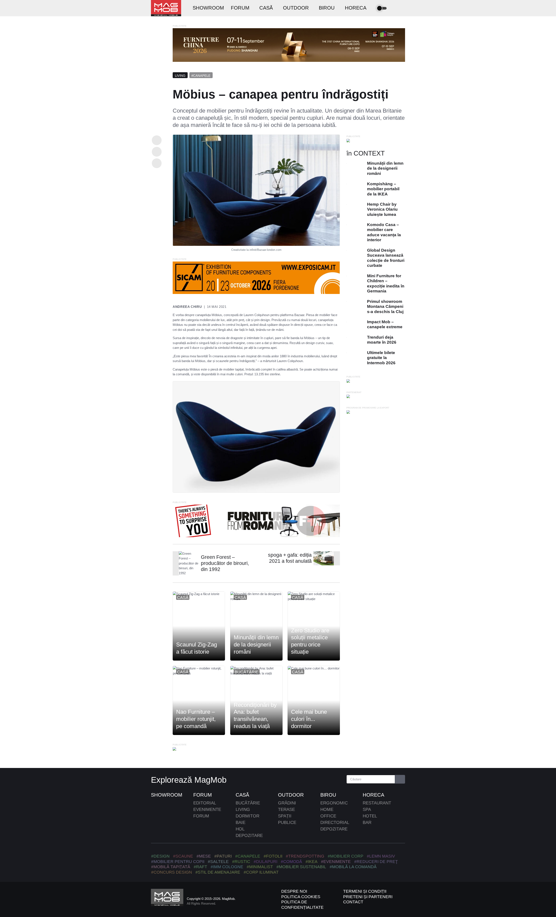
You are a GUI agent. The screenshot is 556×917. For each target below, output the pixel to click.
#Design (160, 856)
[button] (394, 8)
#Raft (200, 867)
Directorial (334, 822)
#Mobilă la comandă (353, 867)
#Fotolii (273, 856)
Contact (353, 902)
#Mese (204, 856)
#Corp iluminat (261, 872)
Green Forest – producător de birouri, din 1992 (225, 563)
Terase (286, 809)
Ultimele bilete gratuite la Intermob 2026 (381, 357)
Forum (202, 795)
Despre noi (294, 891)
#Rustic (241, 861)
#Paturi (223, 856)
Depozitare (249, 835)
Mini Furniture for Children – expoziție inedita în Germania (385, 283)
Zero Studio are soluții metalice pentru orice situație (310, 641)
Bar (367, 822)
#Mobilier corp (345, 856)
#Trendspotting (305, 856)
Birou (328, 795)
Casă (183, 597)
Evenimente (207, 809)
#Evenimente (336, 861)
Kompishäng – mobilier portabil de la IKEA (383, 189)
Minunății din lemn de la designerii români (256, 644)
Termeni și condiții (364, 891)
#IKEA (312, 861)
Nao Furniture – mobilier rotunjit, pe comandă (196, 719)
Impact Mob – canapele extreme (384, 324)
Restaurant (377, 803)
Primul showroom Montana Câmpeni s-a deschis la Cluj (385, 306)
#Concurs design (171, 872)
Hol (240, 829)
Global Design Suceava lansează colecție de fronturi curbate (385, 258)
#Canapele (200, 75)
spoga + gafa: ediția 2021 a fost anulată (290, 558)
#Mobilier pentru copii (177, 861)
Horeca (373, 795)
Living (180, 75)
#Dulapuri (265, 861)
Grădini (287, 803)
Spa (367, 809)
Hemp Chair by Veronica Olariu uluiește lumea (382, 209)
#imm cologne (227, 867)
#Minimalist (260, 867)
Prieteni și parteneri (367, 896)
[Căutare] (400, 779)
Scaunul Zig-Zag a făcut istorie (196, 648)
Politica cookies (300, 896)
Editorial (204, 803)
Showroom (166, 795)
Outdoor (291, 795)
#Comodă (291, 861)
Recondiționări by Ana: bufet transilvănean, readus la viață (255, 715)
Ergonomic (334, 803)
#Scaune (183, 856)
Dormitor (247, 816)
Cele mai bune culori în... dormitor (309, 719)
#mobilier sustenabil (301, 867)
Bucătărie (247, 672)
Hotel (370, 816)
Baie (240, 822)
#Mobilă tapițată (170, 867)
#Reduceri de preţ (376, 861)
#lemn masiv (381, 856)
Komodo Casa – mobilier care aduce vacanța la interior (384, 232)
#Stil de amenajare (217, 872)
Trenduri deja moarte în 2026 (381, 339)
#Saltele (218, 861)
